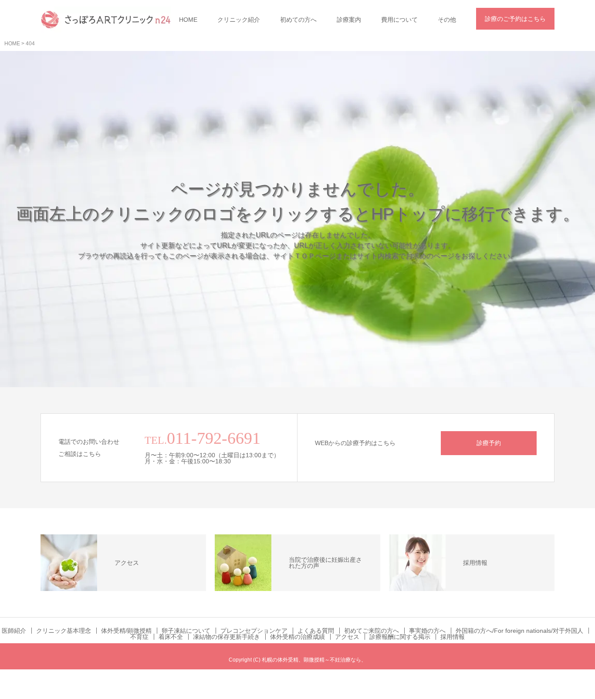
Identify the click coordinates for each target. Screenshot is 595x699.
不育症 (139, 637)
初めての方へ (298, 19)
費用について (399, 19)
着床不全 (171, 637)
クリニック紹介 (238, 19)
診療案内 (349, 19)
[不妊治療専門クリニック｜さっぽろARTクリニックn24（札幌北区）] (106, 20)
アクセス (347, 637)
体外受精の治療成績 (297, 637)
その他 (447, 19)
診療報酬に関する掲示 (399, 637)
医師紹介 (14, 631)
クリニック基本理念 (63, 631)
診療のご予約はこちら (515, 18)
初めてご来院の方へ (371, 631)
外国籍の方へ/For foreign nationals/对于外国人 (519, 631)
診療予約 (489, 442)
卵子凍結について (186, 631)
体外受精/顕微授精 (126, 631)
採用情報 (452, 637)
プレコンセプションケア (253, 631)
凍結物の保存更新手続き (226, 637)
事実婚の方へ (427, 631)
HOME (188, 19)
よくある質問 (316, 631)
